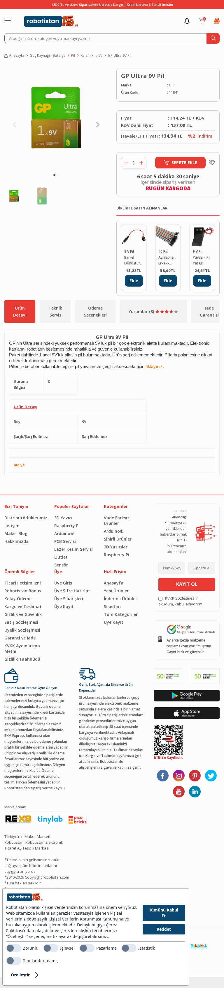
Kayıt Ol (186, 584)
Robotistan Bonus (22, 590)
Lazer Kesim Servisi (73, 549)
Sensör (61, 565)
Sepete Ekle (184, 162)
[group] (56, 118)
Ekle (134, 280)
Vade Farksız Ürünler (117, 520)
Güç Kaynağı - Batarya (48, 55)
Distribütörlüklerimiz (25, 517)
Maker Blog (15, 533)
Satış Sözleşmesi (21, 622)
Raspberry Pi (67, 525)
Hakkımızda (16, 541)
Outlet (61, 557)
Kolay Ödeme (18, 598)
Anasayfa (16, 55)
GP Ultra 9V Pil (119, 55)
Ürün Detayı (20, 311)
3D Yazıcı (63, 517)
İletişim (12, 525)
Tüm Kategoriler (121, 614)
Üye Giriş (63, 583)
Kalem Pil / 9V (91, 55)
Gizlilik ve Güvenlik (23, 614)
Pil (73, 55)
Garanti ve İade (20, 638)
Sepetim (112, 606)
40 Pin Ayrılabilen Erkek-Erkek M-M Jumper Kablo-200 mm (167, 257)
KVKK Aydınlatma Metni (22, 648)
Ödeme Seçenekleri (95, 311)
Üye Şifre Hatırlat (72, 590)
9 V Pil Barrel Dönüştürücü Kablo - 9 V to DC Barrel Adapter (133, 257)
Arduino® (64, 533)
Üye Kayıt (64, 606)
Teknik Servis (55, 311)
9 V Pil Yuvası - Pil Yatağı (201, 257)
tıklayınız (154, 366)
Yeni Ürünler (116, 590)
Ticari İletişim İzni (22, 583)
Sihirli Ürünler (118, 539)
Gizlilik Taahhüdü (22, 659)
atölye (19, 465)
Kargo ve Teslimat (23, 606)
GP (171, 85)
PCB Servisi (65, 541)
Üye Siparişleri (68, 598)
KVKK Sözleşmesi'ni (182, 598)
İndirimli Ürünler (120, 598)
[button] (54, 175)
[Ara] (213, 38)
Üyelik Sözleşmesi (22, 630)
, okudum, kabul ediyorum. (180, 601)
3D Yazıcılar (115, 547)
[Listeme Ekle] (210, 162)
